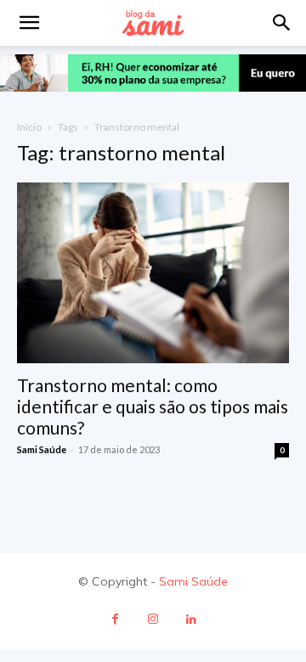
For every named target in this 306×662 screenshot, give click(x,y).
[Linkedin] (192, 619)
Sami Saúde (41, 449)
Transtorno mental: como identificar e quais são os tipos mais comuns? (152, 406)
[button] (282, 23)
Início (29, 127)
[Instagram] (153, 619)
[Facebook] (115, 619)
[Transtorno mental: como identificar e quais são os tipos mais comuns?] (153, 272)
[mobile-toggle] (29, 23)
